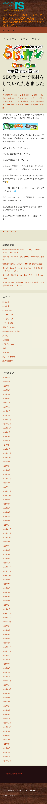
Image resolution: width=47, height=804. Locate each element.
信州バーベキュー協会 (11, 331)
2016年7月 (6, 702)
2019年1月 (6, 609)
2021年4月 (6, 512)
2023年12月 (7, 453)
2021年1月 (6, 525)
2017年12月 (7, 647)
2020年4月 (6, 554)
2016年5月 (6, 710)
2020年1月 (6, 563)
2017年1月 (6, 677)
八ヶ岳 (5, 336)
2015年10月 (7, 727)
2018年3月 (6, 638)
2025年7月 (6, 411)
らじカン (12, 98)
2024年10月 (7, 428)
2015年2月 (6, 752)
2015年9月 (6, 731)
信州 (32, 101)
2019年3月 (6, 601)
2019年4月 (6, 596)
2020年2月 (6, 558)
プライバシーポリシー (25, 790)
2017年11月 (7, 651)
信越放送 (19, 104)
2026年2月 (6, 398)
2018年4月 (6, 634)
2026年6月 (6, 382)
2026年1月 (6, 403)
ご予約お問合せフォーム (14, 773)
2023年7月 (6, 462)
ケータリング (8, 319)
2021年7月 (6, 500)
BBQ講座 (6, 306)
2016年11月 (7, 685)
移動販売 (34, 104)
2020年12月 (7, 529)
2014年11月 (7, 761)
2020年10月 (7, 537)
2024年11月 (7, 424)
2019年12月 (7, 567)
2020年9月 (6, 542)
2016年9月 (6, 693)
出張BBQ (6, 340)
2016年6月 (6, 706)
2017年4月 (6, 668)
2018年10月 (7, 622)
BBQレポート (8, 302)
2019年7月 (6, 584)
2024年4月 (6, 445)
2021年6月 (6, 504)
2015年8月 (6, 735)
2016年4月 (6, 714)
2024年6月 (6, 436)
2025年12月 (7, 407)
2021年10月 (7, 495)
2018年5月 (6, 630)
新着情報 (25, 95)
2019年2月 (6, 605)
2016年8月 (6, 698)
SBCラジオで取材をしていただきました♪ (23, 83)
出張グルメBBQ (9, 344)
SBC (35, 95)
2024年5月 (6, 441)
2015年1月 (6, 757)
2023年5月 (6, 470)
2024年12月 (7, 420)
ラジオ (16, 101)
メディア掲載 (8, 323)
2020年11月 (7, 533)
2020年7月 (6, 546)
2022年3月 (6, 483)
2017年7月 (6, 655)
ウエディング (8, 314)
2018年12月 (7, 613)
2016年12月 (7, 681)
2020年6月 (6, 550)
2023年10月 (7, 457)
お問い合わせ (8, 790)
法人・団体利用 (9, 357)
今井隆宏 (25, 101)
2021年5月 (6, 508)
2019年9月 (6, 580)
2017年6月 (6, 660)
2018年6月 (6, 626)
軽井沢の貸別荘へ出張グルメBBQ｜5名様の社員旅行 (23, 264)
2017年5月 (6, 664)
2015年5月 (6, 748)
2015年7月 (6, 740)
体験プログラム (9, 327)
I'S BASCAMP (7, 310)
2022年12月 (7, 478)
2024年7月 (6, 432)
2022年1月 (6, 487)
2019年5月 (6, 592)
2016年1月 (6, 719)
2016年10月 (7, 689)
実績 (4, 348)
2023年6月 (6, 466)
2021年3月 (6, 516)
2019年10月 (7, 575)
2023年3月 (6, 474)
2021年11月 (7, 491)
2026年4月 (6, 390)
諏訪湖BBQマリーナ (10, 361)
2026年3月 (6, 394)
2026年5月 (6, 386)
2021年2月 (6, 521)
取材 (27, 104)
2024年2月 (6, 449)
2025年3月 (6, 415)
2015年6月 (6, 744)
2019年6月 (6, 588)
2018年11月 (7, 617)
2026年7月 (6, 377)
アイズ (20, 98)
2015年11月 (7, 723)
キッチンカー (30, 98)
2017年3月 (6, 672)
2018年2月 (6, 643)
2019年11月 (7, 571)
